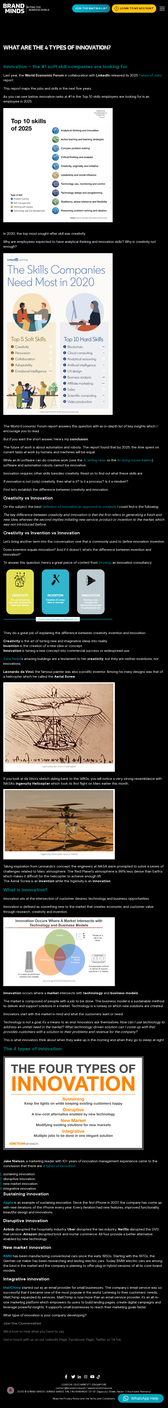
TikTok (116, 1339)
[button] (141, 1398)
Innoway (105, 562)
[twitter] (74, 1376)
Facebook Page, (81, 1339)
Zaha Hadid (12, 659)
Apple (8, 1202)
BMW (7, 1256)
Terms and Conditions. (102, 1398)
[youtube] (93, 1376)
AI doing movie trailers (134, 460)
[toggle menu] (162, 8)
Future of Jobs (150, 75)
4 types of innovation (59, 1166)
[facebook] (68, 1377)
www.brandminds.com (100, 1388)
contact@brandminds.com (71, 1388)
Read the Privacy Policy (66, 1398)
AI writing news (94, 460)
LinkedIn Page (56, 1339)
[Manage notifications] (10, 1390)
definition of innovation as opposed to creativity (79, 506)
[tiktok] (100, 1377)
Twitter (100, 1339)
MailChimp (12, 1287)
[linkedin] (81, 1376)
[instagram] (87, 1376)
